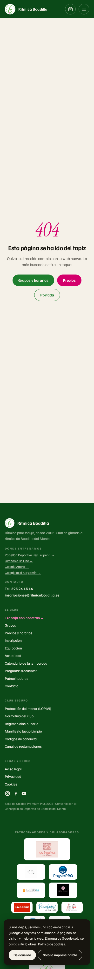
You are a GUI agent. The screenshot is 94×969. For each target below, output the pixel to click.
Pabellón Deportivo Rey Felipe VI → (29, 555)
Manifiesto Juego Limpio (23, 731)
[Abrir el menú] (84, 9)
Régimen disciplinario (21, 723)
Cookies (11, 784)
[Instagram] (7, 793)
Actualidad (13, 655)
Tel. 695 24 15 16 (19, 588)
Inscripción (13, 640)
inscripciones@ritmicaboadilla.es (32, 595)
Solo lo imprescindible (60, 955)
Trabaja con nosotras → (24, 617)
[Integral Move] (72, 907)
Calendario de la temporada (26, 663)
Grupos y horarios (33, 280)
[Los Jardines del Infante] (47, 849)
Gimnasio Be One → (19, 561)
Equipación (13, 648)
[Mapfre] (22, 907)
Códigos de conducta (21, 739)
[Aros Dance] (63, 890)
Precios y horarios (18, 633)
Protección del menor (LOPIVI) (28, 708)
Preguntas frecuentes (21, 670)
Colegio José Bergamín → (23, 572)
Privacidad (13, 776)
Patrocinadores (16, 678)
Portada (47, 295)
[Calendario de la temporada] (70, 9)
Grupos (10, 625)
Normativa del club (19, 716)
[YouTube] (24, 793)
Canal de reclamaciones (23, 746)
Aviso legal (13, 769)
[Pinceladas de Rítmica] (47, 907)
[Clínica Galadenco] (31, 890)
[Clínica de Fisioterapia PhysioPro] (63, 872)
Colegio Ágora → (17, 566)
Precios (69, 280)
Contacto (11, 686)
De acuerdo (22, 955)
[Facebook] (15, 793)
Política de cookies (51, 944)
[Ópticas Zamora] (31, 872)
